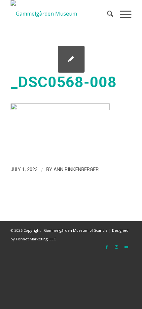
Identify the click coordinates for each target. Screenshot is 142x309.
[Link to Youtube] (126, 247)
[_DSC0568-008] (71, 59)
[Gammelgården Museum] (59, 13)
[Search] (106, 13)
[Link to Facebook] (107, 247)
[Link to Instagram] (117, 247)
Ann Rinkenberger (76, 169)
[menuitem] (106, 13)
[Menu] (122, 13)
